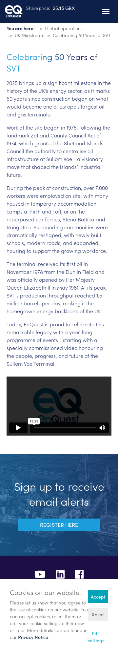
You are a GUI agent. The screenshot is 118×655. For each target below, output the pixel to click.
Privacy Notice (33, 637)
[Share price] (59, 18)
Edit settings (96, 637)
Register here (59, 524)
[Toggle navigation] (105, 11)
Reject (98, 614)
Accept (98, 597)
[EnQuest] (14, 6)
